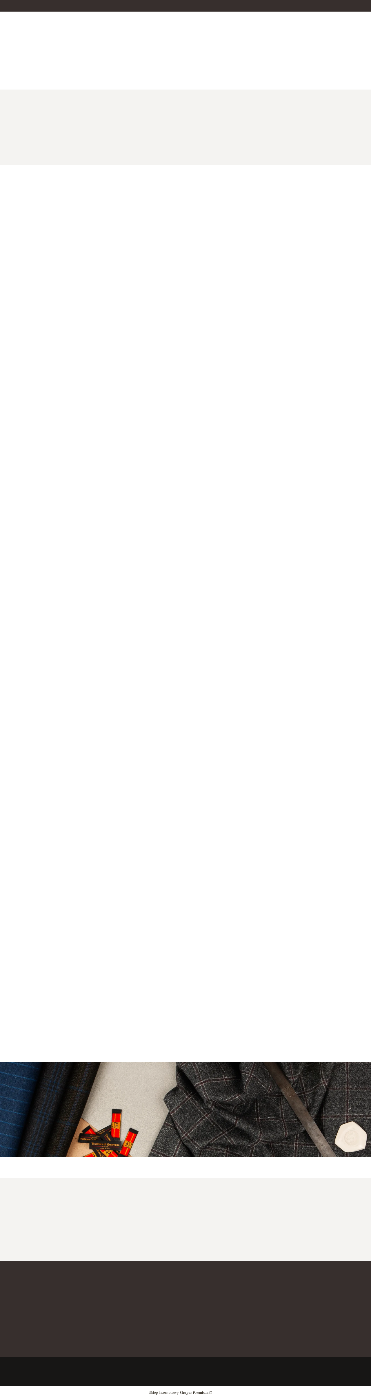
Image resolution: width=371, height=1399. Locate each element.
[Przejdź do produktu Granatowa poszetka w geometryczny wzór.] (143, 534)
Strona (327, 850)
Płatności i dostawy (211, 1353)
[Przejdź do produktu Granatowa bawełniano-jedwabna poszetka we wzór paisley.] (319, 340)
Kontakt (199, 1311)
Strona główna (18, 114)
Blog (287, 1353)
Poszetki (72, 114)
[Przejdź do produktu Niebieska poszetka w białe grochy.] (319, 534)
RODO (289, 1320)
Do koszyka (43, 403)
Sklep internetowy (178, 1392)
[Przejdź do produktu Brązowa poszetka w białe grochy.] (143, 340)
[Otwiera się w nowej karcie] (11, 67)
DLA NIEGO (48, 114)
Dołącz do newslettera (250, 1240)
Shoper (30, 1371)
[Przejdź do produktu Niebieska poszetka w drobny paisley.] (55, 720)
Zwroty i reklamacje (212, 1361)
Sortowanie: (28, 251)
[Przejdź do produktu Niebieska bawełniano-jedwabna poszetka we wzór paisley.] (231, 534)
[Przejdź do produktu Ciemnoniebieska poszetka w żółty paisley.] (231, 340)
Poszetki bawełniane (105, 114)
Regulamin (293, 1328)
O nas (196, 1320)
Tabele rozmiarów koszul (310, 1361)
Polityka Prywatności (305, 1311)
